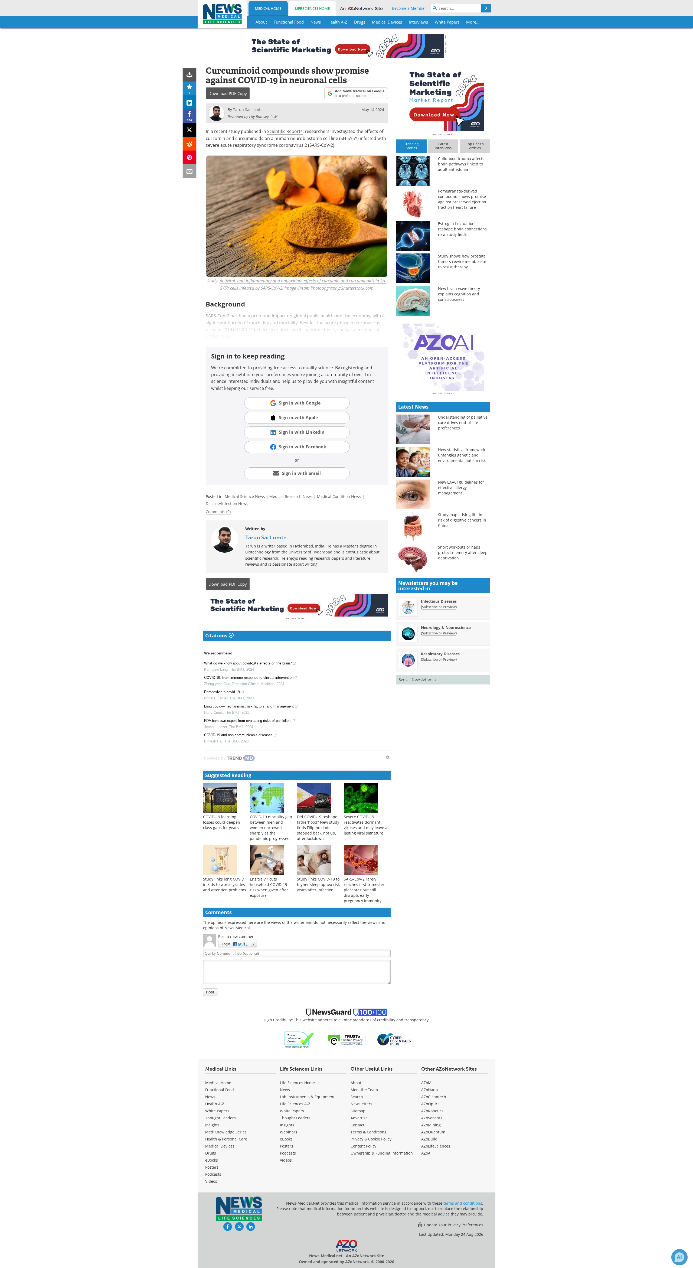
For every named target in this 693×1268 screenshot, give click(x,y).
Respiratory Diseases (440, 653)
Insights (212, 1124)
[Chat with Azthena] (679, 1257)
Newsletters (361, 1103)
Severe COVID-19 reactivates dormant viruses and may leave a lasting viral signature (365, 825)
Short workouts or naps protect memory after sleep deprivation (463, 552)
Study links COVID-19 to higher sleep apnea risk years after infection (318, 884)
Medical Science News (245, 496)
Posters (211, 1167)
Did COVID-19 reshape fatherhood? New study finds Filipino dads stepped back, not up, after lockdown (318, 827)
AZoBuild (429, 1139)
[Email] (190, 171)
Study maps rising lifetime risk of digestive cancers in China (462, 520)
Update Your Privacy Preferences (453, 1224)
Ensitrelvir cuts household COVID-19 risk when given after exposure (269, 887)
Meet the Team (364, 1089)
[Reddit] (190, 144)
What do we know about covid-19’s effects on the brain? (248, 663)
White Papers (217, 1110)
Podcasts (213, 1174)
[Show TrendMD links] (387, 757)
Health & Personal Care (226, 1139)
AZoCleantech (433, 1096)
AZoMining (431, 1124)
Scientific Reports (285, 131)
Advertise (359, 1117)
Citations (217, 635)
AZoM (426, 1082)
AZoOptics (430, 1103)
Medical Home (268, 8)
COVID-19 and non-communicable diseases (238, 735)
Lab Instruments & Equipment (307, 1096)
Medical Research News (291, 496)
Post (210, 992)
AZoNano (429, 1089)
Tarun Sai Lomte (265, 537)
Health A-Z (214, 1103)
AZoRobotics (432, 1110)
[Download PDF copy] (190, 75)
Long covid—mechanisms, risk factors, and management (249, 706)
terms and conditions (462, 1203)
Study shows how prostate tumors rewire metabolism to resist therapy (462, 261)
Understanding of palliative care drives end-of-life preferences (463, 423)
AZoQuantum (433, 1132)
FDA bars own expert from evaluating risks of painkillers (248, 721)
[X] (190, 130)
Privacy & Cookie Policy (371, 1139)
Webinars (288, 1132)
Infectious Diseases (439, 601)
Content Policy (363, 1146)
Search (357, 1096)
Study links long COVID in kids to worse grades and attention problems (224, 884)
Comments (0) (218, 511)
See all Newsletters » (417, 679)
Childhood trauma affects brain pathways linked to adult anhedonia (461, 164)
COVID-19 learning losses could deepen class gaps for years (221, 822)
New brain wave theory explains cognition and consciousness (459, 294)
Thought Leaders (220, 1117)
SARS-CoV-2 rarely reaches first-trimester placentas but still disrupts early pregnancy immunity (364, 889)
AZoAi (426, 1153)
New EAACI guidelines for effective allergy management (461, 488)
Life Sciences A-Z (295, 1103)
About (356, 1082)
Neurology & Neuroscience (446, 627)
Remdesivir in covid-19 (222, 692)
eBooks (211, 1160)
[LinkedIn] (190, 102)
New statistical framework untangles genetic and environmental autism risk (462, 455)
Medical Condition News (339, 496)
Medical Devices (219, 1146)
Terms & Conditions (368, 1132)
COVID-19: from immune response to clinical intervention (248, 678)
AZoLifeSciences (435, 1146)
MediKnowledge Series (226, 1132)
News (210, 1096)
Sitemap (358, 1110)
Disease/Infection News (227, 503)
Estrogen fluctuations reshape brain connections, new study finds (463, 229)
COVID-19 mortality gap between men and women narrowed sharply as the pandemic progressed (271, 827)
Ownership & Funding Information (382, 1153)
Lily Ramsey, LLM (263, 116)
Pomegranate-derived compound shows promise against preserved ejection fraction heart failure (462, 199)
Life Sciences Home (312, 8)
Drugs (210, 1153)
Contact (357, 1124)
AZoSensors (431, 1117)
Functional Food (219, 1089)
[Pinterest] (190, 157)
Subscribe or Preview (439, 606)
